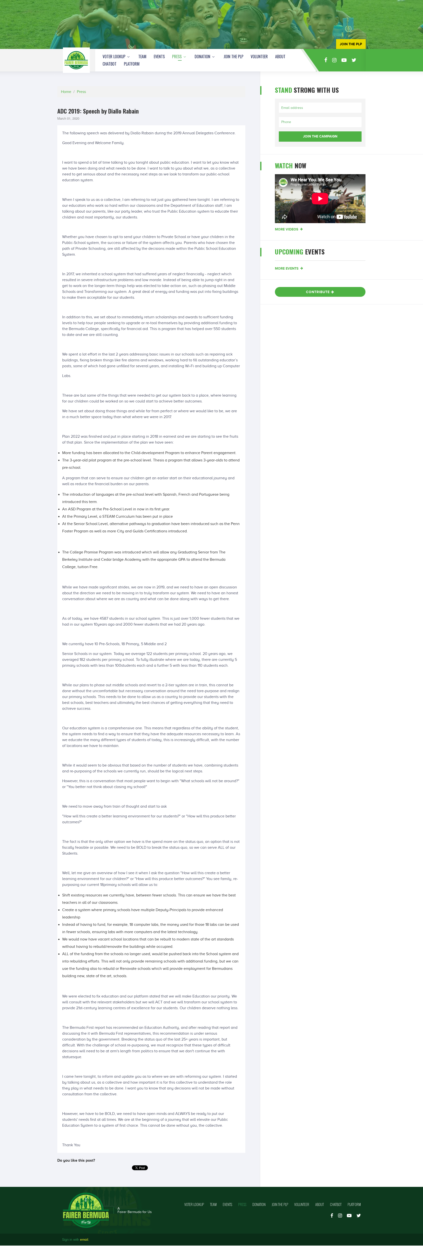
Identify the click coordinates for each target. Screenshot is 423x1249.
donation (203, 56)
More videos (287, 229)
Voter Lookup (114, 56)
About (280, 56)
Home (66, 92)
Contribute (318, 292)
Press (177, 56)
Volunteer (259, 56)
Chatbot (110, 64)
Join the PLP (233, 56)
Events (159, 56)
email (84, 1239)
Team (142, 56)
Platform (132, 64)
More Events (287, 268)
